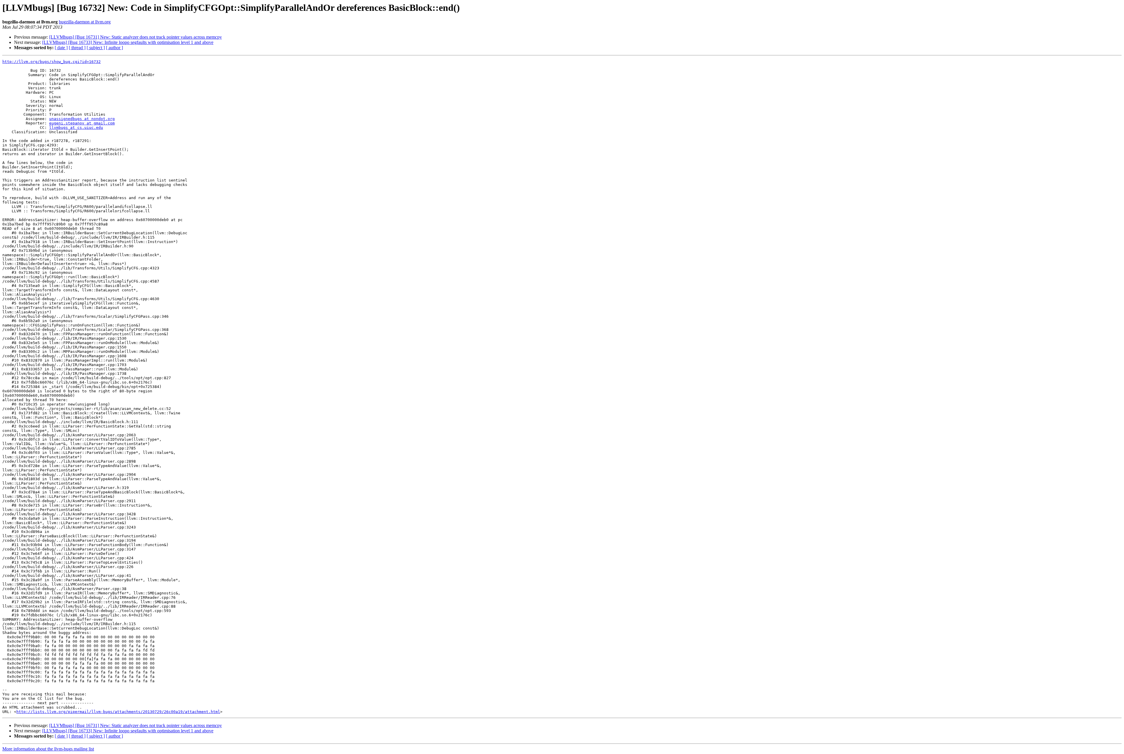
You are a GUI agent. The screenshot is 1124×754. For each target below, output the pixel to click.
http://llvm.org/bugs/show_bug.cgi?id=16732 (51, 61)
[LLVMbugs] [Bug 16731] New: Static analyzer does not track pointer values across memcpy (135, 37)
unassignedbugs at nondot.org (82, 119)
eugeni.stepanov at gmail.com (82, 123)
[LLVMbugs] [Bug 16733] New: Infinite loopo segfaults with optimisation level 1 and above (127, 42)
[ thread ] (77, 47)
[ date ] (61, 47)
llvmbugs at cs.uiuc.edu (76, 127)
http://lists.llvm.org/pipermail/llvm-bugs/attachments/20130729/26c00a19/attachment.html (118, 711)
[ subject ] (96, 47)
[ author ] (114, 47)
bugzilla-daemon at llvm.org (85, 21)
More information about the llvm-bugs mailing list (48, 748)
